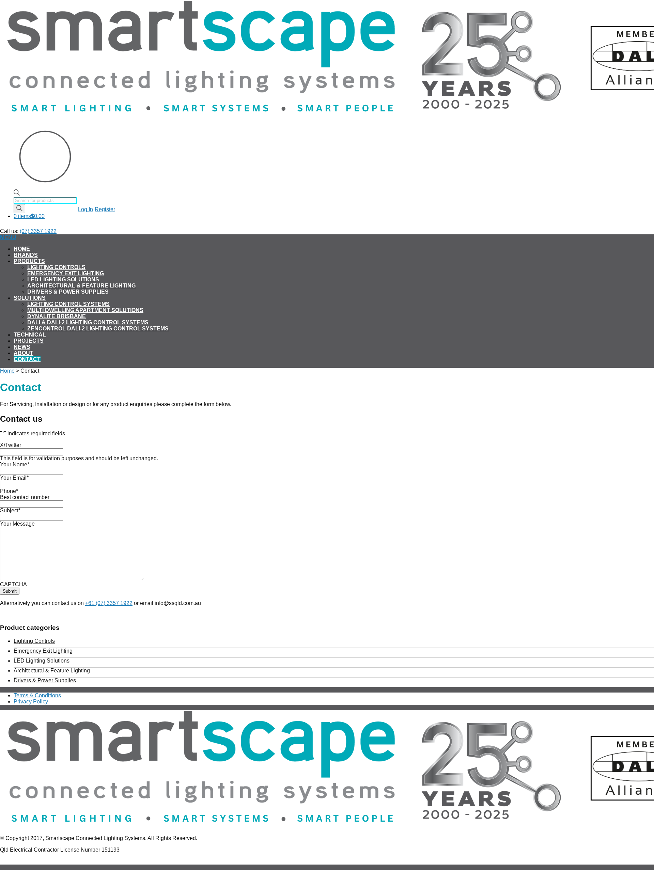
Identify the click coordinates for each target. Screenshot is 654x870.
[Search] (19, 208)
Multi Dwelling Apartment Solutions (85, 310)
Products (29, 261)
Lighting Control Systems (68, 304)
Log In (85, 209)
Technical (30, 335)
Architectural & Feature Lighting (81, 286)
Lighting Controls (56, 267)
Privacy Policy (31, 701)
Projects (29, 341)
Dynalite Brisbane (56, 316)
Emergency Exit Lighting (65, 273)
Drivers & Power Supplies (68, 292)
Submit (10, 591)
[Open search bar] (17, 194)
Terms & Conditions (37, 695)
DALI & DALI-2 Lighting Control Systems (88, 322)
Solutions (30, 298)
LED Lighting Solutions (63, 279)
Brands (26, 255)
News (22, 347)
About (23, 353)
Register (105, 209)
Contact (27, 359)
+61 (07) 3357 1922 (109, 603)
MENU (8, 237)
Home (22, 249)
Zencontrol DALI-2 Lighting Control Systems (98, 328)
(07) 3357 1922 (38, 231)
